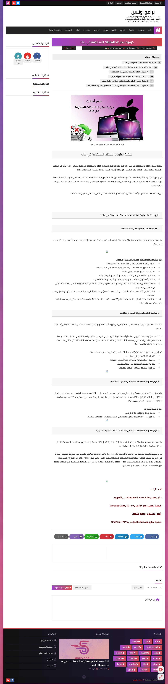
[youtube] (14, 3)
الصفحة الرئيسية (117, 48)
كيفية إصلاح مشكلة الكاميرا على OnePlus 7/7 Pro (136, 522)
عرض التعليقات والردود (61, 587)
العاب (78, 30)
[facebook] (12, 680)
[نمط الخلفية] (161, 677)
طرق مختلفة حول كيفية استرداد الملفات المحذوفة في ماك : (129, 67)
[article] (81, 553)
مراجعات (141, 30)
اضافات (135, 641)
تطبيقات (68, 30)
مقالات (155, 669)
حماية (131, 30)
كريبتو (155, 664)
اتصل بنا (110, 2)
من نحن (119, 2)
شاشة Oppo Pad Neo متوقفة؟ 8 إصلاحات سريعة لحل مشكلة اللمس (85, 663)
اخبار (150, 30)
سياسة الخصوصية (146, 2)
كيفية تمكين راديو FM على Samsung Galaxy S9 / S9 (135, 505)
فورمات (132, 658)
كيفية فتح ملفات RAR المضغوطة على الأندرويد (137, 497)
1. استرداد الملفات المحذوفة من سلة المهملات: (129, 71)
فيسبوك (118, 658)
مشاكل (119, 664)
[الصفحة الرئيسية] (158, 30)
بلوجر (156, 652)
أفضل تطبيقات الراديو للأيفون (146, 514)
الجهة (147, 454)
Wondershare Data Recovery (102, 454)
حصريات (119, 652)
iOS (156, 641)
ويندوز (105, 30)
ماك (105, 48)
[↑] (84, 677)
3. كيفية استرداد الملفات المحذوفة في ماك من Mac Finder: (125, 81)
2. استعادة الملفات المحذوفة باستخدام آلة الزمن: (129, 76)
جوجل (131, 652)
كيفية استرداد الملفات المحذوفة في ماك (140, 62)
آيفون (114, 30)
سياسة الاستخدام (130, 2)
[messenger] (18, 3)
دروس (96, 30)
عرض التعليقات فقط (81, 587)
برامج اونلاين (143, 11)
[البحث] (8, 3)
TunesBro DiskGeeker (125, 454)
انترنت (88, 30)
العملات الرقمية (55, 30)
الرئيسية (158, 2)
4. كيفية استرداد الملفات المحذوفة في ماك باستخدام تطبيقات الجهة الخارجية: (118, 85)
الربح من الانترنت (152, 647)
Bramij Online (103, 668)
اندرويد (122, 30)
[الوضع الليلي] (161, 669)
